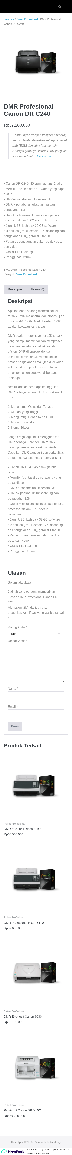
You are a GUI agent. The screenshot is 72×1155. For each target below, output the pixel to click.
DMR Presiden (44, 156)
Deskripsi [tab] (15, 289)
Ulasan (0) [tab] (37, 289)
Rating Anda (17, 627)
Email (13, 706)
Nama (13, 688)
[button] (59, 6)
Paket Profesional (27, 19)
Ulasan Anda (17, 641)
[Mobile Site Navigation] (66, 6)
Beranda (9, 19)
